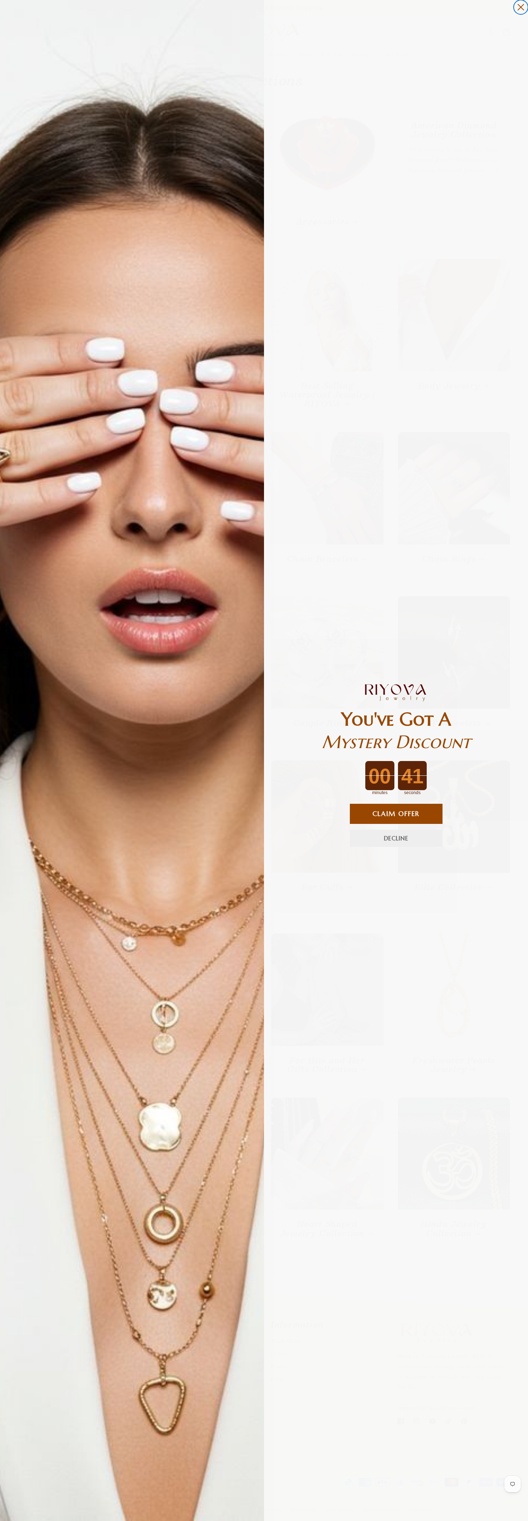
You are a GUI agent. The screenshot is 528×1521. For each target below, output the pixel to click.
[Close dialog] (521, 7)
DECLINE (396, 838)
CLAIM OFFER (396, 814)
